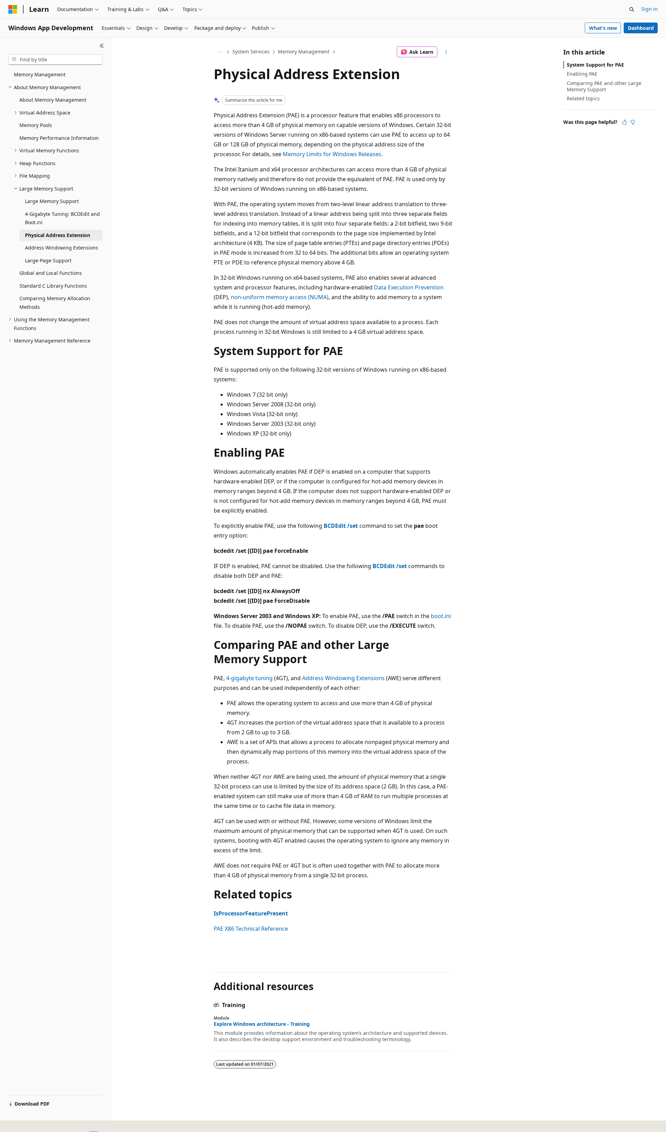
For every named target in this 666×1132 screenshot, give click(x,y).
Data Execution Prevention (409, 287)
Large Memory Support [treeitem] (52, 201)
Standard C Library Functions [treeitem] (53, 285)
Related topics (583, 98)
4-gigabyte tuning (249, 678)
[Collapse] (102, 45)
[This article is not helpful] (633, 122)
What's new (603, 28)
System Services (251, 51)
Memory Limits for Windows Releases (332, 154)
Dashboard (641, 28)
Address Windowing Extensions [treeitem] (61, 247)
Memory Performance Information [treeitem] (59, 138)
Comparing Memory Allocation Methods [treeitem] (54, 302)
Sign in (649, 9)
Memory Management (304, 51)
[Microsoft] (12, 9)
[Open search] (632, 9)
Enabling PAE (582, 73)
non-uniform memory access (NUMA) (279, 297)
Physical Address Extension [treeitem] (57, 235)
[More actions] (446, 52)
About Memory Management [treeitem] (52, 99)
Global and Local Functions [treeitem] (50, 273)
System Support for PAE (595, 64)
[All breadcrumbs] (220, 52)
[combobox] (55, 59)
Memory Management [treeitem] (40, 74)
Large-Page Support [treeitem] (48, 260)
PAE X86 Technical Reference (251, 928)
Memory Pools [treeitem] (35, 125)
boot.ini (441, 616)
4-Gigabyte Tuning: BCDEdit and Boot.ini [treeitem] (62, 218)
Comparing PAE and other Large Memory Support (604, 86)
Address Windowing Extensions (343, 678)
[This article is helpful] (624, 122)
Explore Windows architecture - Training (262, 1024)
